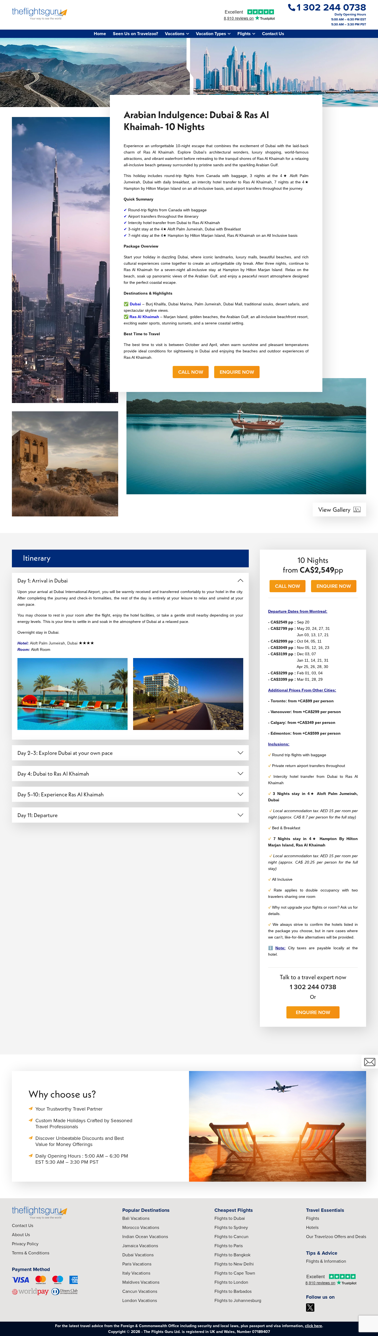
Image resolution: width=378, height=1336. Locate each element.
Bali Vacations (135, 1218)
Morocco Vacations (140, 1227)
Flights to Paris (228, 1246)
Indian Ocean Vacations (145, 1236)
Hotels (312, 1227)
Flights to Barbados (233, 1291)
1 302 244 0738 (313, 987)
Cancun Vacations (139, 1291)
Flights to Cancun (231, 1236)
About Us (21, 1234)
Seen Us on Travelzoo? (135, 33)
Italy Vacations (136, 1273)
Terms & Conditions (30, 1253)
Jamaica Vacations (140, 1246)
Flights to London (231, 1282)
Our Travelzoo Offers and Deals (336, 1236)
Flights (312, 1218)
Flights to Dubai (229, 1218)
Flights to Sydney (231, 1227)
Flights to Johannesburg (237, 1300)
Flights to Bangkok (232, 1255)
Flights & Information (326, 1261)
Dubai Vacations (138, 1255)
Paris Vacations (136, 1264)
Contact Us (273, 33)
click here (313, 1326)
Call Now (190, 372)
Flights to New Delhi (234, 1264)
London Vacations (139, 1300)
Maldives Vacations (140, 1282)
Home (100, 33)
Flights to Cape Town (234, 1273)
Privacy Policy (25, 1244)
